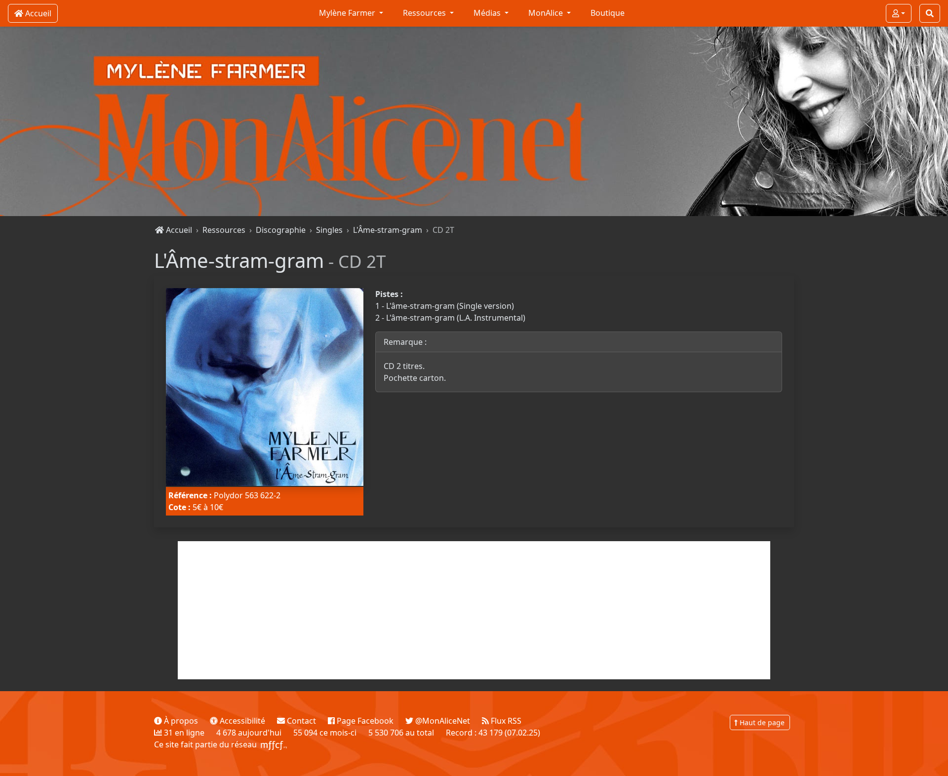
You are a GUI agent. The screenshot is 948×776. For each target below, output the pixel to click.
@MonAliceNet (441, 720)
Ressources (223, 229)
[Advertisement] (474, 610)
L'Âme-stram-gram (387, 229)
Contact (300, 720)
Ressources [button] (425, 12)
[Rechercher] (929, 13)
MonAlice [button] (546, 12)
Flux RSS (505, 720)
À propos (180, 720)
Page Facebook (364, 720)
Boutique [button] (608, 12)
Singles (329, 229)
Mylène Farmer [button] (348, 12)
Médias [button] (488, 12)
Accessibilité (241, 720)
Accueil (178, 229)
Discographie (281, 229)
